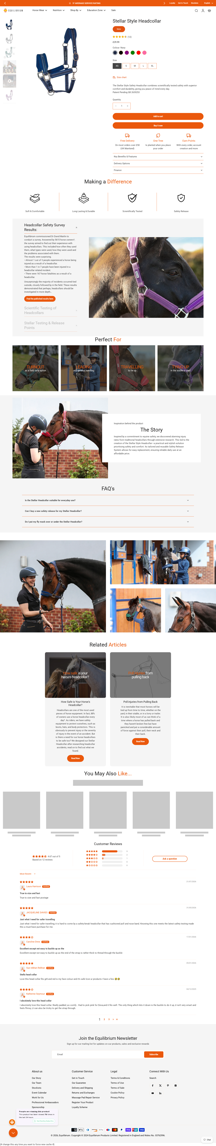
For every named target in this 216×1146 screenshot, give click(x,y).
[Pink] (144, 53)
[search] (196, 10)
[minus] (116, 106)
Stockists (194, 3)
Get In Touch (183, 3)
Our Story (36, 1078)
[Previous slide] (5, 3)
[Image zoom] (60, 61)
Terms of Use (117, 1083)
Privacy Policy (117, 1097)
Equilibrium (64, 1135)
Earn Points (188, 140)
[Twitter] (160, 1085)
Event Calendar (39, 1092)
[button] (158, 116)
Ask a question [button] (170, 858)
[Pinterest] (168, 1085)
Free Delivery (127, 140)
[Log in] (203, 10)
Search (152, 1078)
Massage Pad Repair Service (86, 1097)
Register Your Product (82, 1102)
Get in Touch (78, 1078)
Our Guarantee (79, 1083)
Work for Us (38, 1097)
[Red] (139, 53)
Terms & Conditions (120, 1078)
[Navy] (115, 53)
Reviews (36, 1112)
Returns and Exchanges (83, 1092)
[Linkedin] (160, 1093)
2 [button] (104, 1019)
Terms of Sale (117, 1088)
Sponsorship (38, 1107)
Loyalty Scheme (79, 1107)
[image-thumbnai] (9, 24)
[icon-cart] (209, 10)
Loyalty (172, 3)
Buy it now (158, 125)
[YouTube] (152, 1093)
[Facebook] (152, 1085)
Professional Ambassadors (45, 1102)
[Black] (121, 53)
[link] (35, 368)
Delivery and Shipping (82, 1088)
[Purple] (127, 53)
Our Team (36, 1083)
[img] (26, 882)
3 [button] (109, 1019)
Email (60, 1054)
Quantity (117, 99)
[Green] (133, 53)
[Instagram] (175, 1085)
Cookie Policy (117, 1092)
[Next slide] (164, 3)
